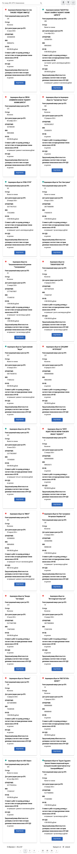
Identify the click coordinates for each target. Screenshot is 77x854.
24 (51, 851)
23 (47, 851)
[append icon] (41, 3)
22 (43, 851)
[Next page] (56, 850)
